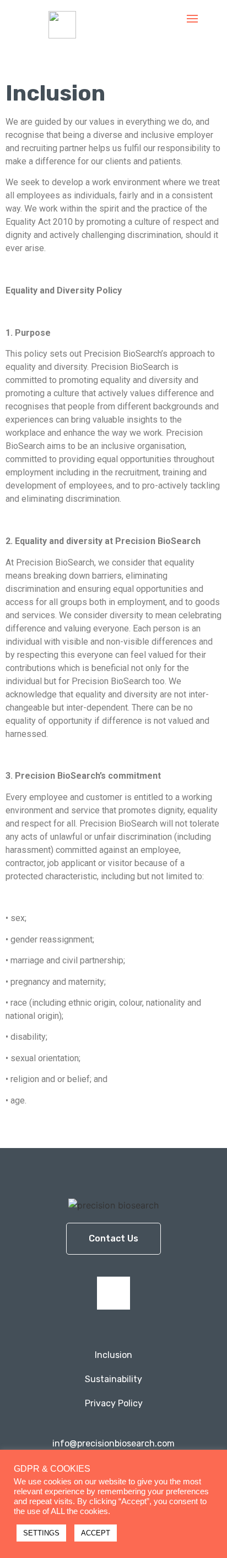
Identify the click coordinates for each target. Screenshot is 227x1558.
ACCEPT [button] (95, 1533)
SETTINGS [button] (41, 1533)
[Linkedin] (113, 1293)
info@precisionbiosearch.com (113, 1443)
